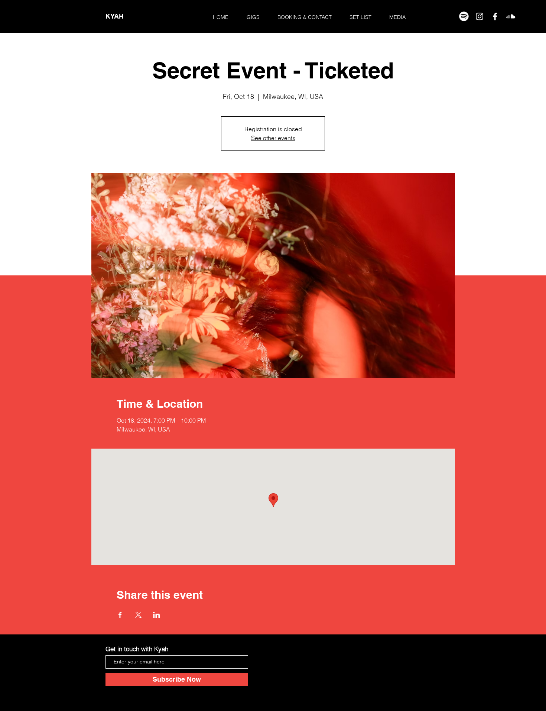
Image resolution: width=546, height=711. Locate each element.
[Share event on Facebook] (120, 615)
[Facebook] (495, 16)
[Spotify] (464, 16)
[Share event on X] (138, 615)
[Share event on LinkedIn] (156, 615)
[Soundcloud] (510, 16)
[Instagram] (479, 16)
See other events (273, 138)
